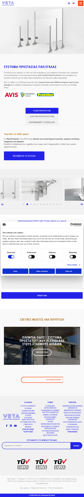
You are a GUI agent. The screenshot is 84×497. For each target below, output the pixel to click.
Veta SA (37, 495)
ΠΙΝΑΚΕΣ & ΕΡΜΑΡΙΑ (50, 415)
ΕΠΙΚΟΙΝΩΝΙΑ (72, 432)
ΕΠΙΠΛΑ (50, 421)
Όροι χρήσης (24, 488)
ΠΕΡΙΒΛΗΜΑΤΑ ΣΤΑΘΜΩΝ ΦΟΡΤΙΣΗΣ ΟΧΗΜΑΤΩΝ (50, 411)
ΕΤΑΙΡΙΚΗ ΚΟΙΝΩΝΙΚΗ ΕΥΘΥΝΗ (28, 414)
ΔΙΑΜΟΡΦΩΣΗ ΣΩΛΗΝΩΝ (72, 410)
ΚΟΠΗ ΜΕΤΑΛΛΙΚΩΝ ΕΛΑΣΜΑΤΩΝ (72, 419)
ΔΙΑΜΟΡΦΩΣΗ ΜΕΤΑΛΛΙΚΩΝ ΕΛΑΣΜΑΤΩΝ (72, 407)
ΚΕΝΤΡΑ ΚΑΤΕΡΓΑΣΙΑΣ (72, 415)
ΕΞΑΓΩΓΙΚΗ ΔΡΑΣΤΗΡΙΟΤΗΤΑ (28, 419)
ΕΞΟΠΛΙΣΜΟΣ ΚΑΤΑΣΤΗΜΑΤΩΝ (50, 407)
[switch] (32, 256)
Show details (72, 265)
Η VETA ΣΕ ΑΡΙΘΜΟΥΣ (28, 406)
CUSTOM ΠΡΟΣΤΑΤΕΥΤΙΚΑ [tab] (42, 116)
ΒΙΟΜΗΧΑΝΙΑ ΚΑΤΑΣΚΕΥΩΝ (50, 424)
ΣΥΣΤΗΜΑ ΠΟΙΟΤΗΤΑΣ (28, 422)
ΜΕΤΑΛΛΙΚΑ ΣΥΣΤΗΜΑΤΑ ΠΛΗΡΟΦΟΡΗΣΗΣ (50, 427)
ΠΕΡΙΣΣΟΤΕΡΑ (42, 352)
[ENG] (74, 3)
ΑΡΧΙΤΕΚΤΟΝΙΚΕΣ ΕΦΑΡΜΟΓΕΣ (50, 418)
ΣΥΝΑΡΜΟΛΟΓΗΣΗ (72, 427)
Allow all (68, 271)
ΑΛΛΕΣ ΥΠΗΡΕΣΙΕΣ (72, 429)
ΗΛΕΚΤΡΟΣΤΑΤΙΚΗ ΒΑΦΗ (72, 413)
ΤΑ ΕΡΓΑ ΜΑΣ (28, 432)
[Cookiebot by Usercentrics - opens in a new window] (71, 224)
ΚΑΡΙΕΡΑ (28, 427)
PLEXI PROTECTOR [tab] (42, 111)
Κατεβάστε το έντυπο (24, 155)
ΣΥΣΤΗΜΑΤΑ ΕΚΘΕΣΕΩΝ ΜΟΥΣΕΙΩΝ (50, 432)
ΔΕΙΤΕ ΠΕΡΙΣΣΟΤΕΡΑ (50, 435)
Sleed (53, 495)
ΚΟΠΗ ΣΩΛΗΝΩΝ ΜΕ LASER (72, 422)
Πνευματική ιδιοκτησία (39, 488)
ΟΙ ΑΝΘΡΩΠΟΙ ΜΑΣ (28, 411)
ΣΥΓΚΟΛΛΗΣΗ (72, 424)
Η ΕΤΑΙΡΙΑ (28, 408)
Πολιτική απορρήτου (55, 488)
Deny (15, 271)
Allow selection (42, 271)
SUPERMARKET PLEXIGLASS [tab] (42, 122)
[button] (23, 204)
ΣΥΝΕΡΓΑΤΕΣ (28, 424)
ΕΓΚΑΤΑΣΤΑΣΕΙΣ (28, 429)
